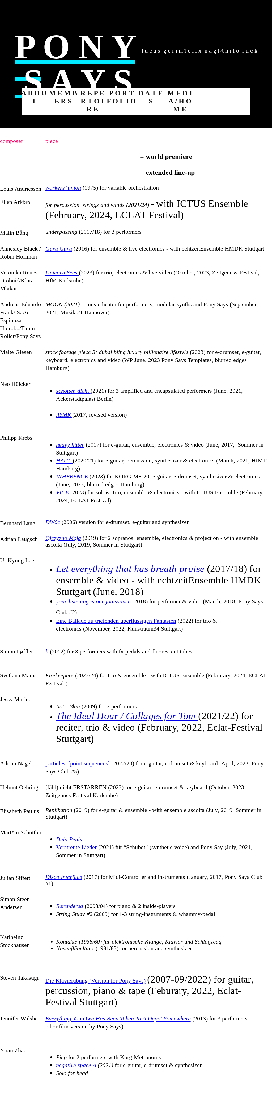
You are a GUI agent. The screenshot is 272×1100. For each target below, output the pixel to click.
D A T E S (150, 97)
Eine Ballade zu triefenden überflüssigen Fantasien (116, 621)
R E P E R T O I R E (92, 101)
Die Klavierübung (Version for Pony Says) (95, 980)
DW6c (52, 522)
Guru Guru (58, 249)
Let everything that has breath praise (130, 568)
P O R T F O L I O (121, 97)
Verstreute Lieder (76, 847)
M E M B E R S (63, 97)
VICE (62, 492)
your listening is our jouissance (93, 601)
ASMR (64, 415)
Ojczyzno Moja (63, 538)
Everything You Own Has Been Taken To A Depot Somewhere (118, 1018)
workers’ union (63, 188)
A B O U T (33, 97)
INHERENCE (72, 476)
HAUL (64, 460)
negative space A (76, 1065)
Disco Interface (63, 877)
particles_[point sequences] (77, 763)
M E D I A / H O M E (180, 101)
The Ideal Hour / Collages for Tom (127, 715)
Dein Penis (69, 839)
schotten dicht (73, 391)
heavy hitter (70, 445)
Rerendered (69, 906)
